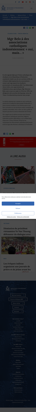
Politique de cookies (11, 216)
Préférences (18, 213)
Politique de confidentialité (23, 216)
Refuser (18, 208)
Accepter (18, 203)
